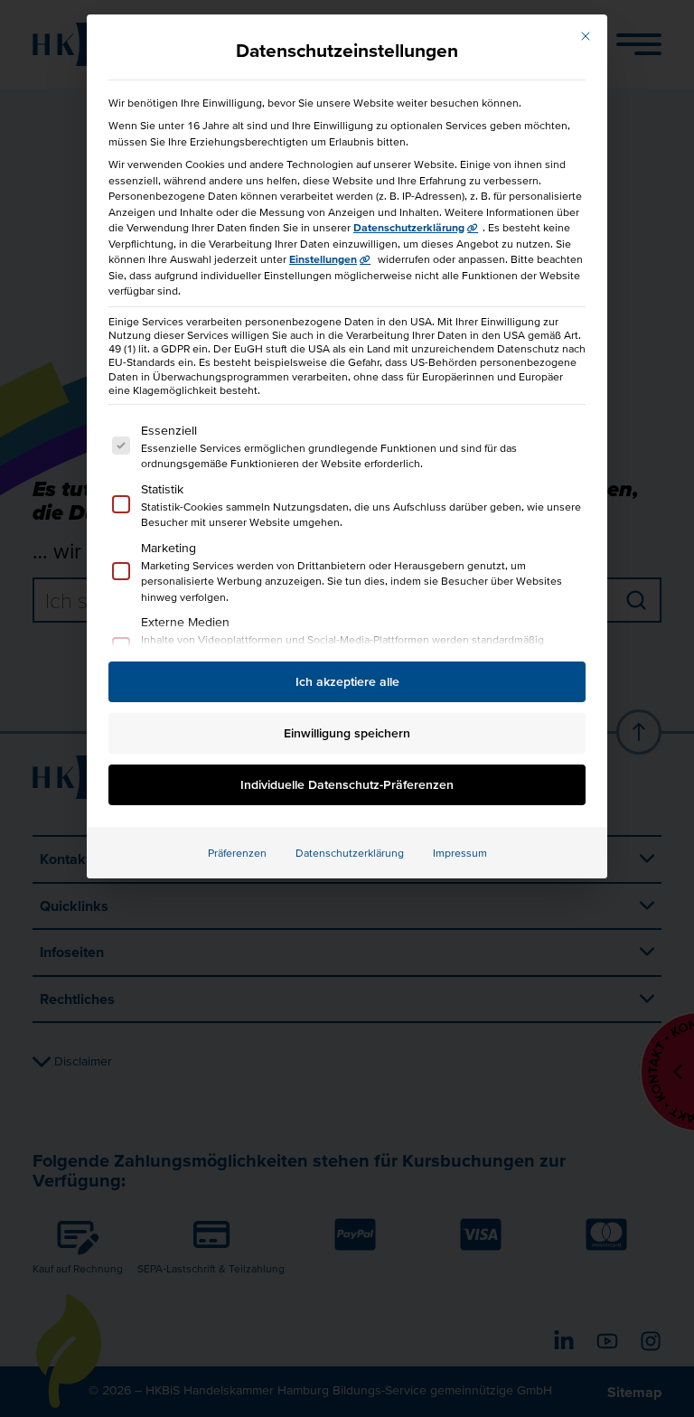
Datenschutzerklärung (408, 227)
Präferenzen (237, 853)
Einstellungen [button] (323, 259)
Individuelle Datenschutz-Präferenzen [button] (347, 784)
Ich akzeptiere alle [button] (347, 681)
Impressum (460, 853)
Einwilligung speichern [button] (347, 733)
